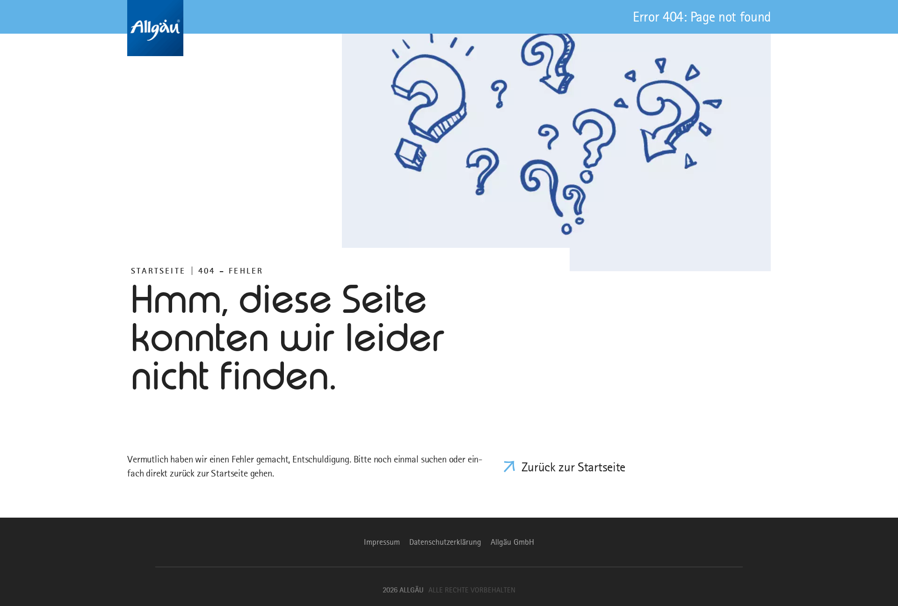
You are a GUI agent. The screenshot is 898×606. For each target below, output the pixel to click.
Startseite (158, 270)
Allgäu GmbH (512, 542)
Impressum (382, 542)
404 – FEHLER (230, 270)
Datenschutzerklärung (445, 542)
